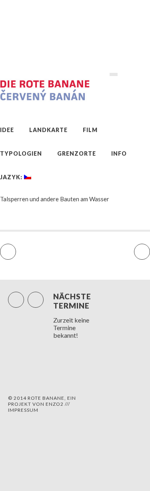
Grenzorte (76, 153)
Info (119, 153)
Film (90, 129)
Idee (7, 129)
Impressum (23, 410)
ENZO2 (55, 404)
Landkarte (48, 129)
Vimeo (43, 296)
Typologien (21, 153)
